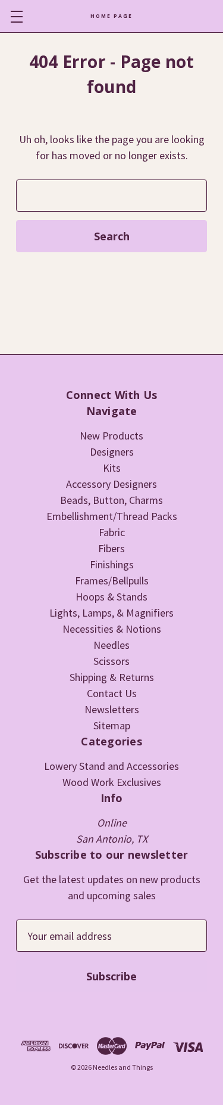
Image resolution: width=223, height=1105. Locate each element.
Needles (111, 645)
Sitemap (111, 725)
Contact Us (112, 693)
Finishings (112, 564)
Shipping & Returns (112, 677)
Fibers (111, 548)
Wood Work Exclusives (111, 782)
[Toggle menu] (16, 16)
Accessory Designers (111, 484)
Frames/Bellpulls (112, 580)
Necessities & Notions (111, 629)
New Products (111, 435)
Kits (112, 468)
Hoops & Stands (111, 596)
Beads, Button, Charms (111, 500)
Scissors (111, 661)
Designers (112, 452)
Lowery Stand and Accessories (111, 766)
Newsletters (111, 709)
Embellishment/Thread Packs (111, 516)
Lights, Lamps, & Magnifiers (111, 613)
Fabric (112, 532)
